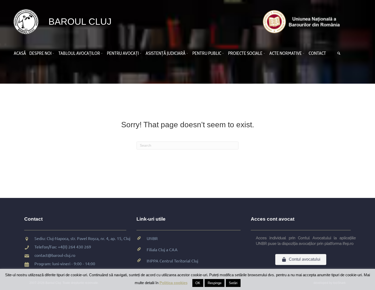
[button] (54, 53)
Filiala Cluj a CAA (162, 249)
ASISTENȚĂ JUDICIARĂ (165, 53)
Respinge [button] (214, 283)
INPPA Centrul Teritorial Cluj (172, 260)
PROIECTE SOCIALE (245, 53)
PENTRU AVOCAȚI (123, 53)
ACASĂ (20, 53)
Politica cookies (173, 283)
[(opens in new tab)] (302, 21)
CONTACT (317, 53)
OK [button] (197, 283)
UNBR (152, 238)
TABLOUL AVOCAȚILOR (79, 53)
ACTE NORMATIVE (285, 53)
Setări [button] (233, 283)
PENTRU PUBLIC (206, 53)
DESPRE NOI (40, 53)
